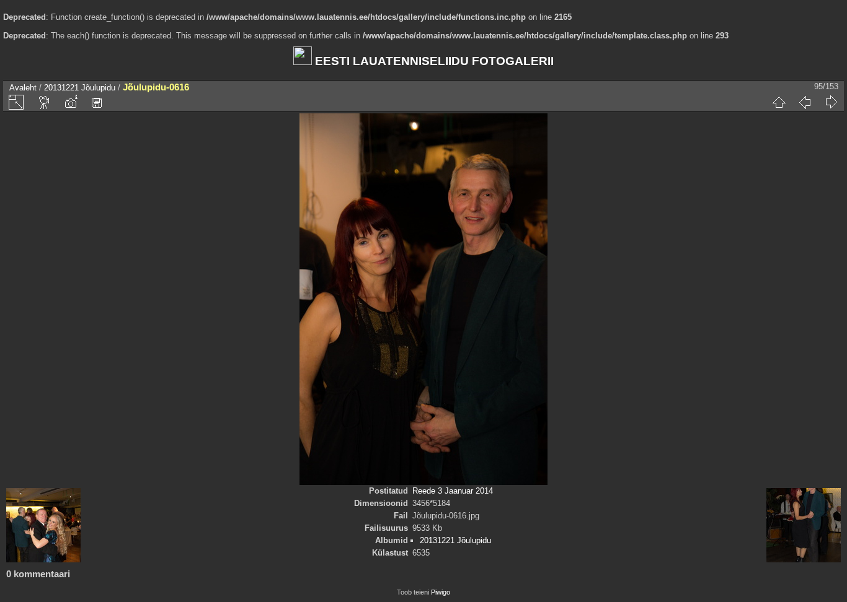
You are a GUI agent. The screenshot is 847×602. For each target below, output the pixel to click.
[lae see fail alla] (97, 102)
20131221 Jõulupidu (79, 87)
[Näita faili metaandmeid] (71, 102)
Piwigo (440, 592)
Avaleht (23, 87)
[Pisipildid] (779, 102)
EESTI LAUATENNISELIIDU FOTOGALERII (433, 61)
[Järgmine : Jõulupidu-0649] (831, 102)
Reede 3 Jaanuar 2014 (452, 490)
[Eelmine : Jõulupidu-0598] (805, 102)
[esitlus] (45, 102)
